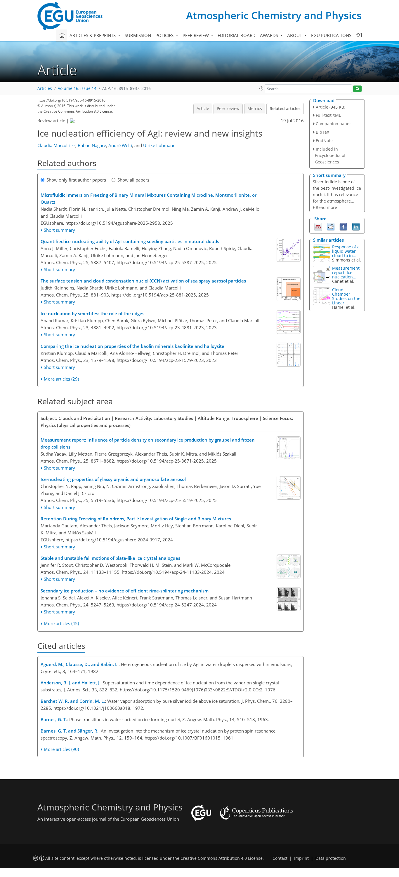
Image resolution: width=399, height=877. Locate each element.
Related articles (285, 108)
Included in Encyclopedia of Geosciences (330, 155)
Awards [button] (269, 35)
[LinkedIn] (356, 226)
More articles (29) (61, 379)
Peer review (228, 108)
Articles (44, 88)
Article (203, 108)
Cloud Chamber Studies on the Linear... (346, 296)
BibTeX (322, 132)
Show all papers (133, 180)
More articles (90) (61, 749)
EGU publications (331, 35)
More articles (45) (61, 623)
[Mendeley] (318, 226)
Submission (138, 35)
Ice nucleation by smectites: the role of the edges (92, 313)
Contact (280, 858)
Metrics (254, 108)
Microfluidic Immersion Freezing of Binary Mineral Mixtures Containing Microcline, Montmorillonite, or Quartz (148, 198)
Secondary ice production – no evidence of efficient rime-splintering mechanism (125, 591)
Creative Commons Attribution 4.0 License (222, 858)
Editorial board (237, 35)
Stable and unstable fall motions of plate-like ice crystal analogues (110, 558)
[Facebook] (343, 226)
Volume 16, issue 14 (77, 88)
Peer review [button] (196, 35)
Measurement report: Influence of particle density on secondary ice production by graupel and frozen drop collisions (148, 443)
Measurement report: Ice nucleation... (346, 272)
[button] (261, 88)
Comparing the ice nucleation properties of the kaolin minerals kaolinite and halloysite (132, 346)
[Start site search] (357, 89)
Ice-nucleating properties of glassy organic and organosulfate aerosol (113, 479)
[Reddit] (331, 226)
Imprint (301, 858)
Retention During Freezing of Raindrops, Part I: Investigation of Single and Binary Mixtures (136, 519)
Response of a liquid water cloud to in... (346, 251)
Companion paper (333, 123)
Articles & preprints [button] (93, 35)
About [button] (295, 35)
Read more (326, 207)
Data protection (330, 858)
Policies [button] (165, 35)
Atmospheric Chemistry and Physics (274, 15)
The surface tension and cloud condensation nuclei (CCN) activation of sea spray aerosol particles (143, 281)
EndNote (324, 140)
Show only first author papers (76, 180)
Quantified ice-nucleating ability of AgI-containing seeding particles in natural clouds (130, 241)
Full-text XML (328, 115)
